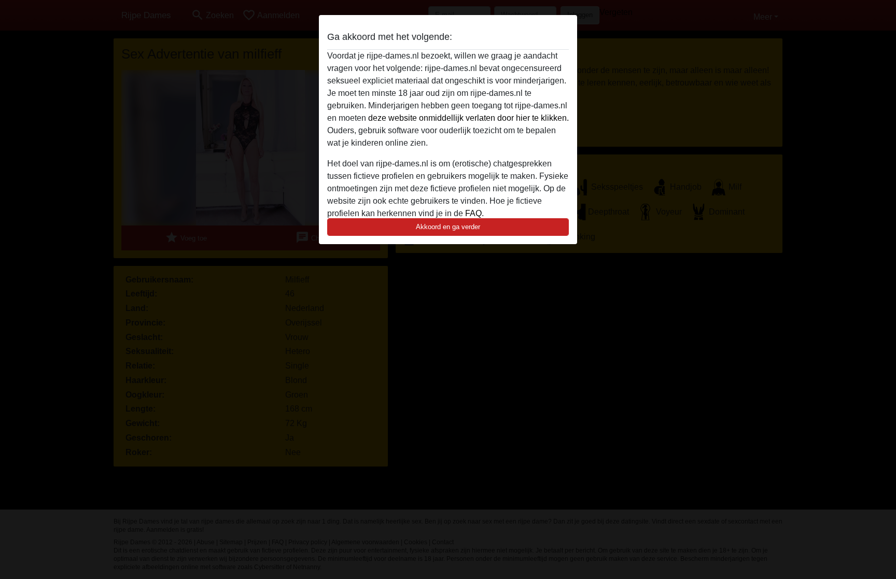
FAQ (473, 213)
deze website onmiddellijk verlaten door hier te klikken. (468, 118)
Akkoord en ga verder (448, 227)
